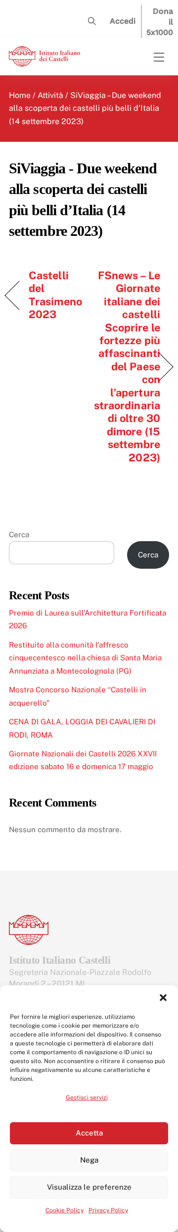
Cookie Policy (64, 1210)
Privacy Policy (108, 1210)
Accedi (122, 21)
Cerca (19, 534)
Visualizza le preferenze (89, 1187)
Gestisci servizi (87, 1097)
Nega (89, 1160)
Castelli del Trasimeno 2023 (55, 295)
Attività (50, 95)
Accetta (89, 1133)
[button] (163, 998)
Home (20, 95)
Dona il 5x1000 (159, 21)
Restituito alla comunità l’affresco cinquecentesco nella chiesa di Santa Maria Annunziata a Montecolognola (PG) (85, 658)
